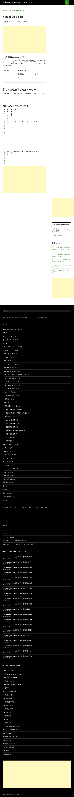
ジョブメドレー (9, 381)
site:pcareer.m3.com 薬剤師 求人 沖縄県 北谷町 (17, 651)
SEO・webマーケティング (11, 329)
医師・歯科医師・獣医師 (13, 409)
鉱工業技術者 (10, 437)
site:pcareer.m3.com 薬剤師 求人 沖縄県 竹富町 (17, 562)
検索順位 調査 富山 (8, 747)
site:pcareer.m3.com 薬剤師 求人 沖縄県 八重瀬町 (17, 572)
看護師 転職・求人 (9, 368)
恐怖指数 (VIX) (8, 475)
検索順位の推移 (7, 733)
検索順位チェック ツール (10, 743)
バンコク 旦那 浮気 (58, 270)
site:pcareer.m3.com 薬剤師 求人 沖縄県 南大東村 (17, 598)
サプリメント (7, 357)
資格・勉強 (6, 493)
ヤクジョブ (8, 392)
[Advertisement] (24, 39)
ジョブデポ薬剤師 (10, 378)
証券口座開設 (8, 479)
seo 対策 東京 (7, 723)
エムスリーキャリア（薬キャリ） (15, 374)
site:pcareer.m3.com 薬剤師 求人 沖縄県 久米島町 (17, 578)
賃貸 (4, 489)
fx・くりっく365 (9, 469)
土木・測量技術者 (11, 423)
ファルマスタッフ (10, 385)
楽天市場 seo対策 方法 (9, 691)
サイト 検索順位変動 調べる (11, 726)
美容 (5, 451)
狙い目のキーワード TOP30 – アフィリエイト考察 (18, 544)
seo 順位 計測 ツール (9, 754)
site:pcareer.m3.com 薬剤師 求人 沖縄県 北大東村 (17, 593)
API (4, 530)
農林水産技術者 (10, 434)
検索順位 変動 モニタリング (11, 737)
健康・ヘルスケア (8, 444)
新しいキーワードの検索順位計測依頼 (14, 540)
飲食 (4, 500)
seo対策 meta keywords (10, 677)
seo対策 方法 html (8, 670)
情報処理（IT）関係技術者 (14, 430)
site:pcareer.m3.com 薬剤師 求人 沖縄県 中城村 (17, 640)
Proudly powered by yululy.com (11, 794)
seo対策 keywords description (12, 684)
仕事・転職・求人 (8, 364)
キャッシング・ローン (10, 347)
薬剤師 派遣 (8, 399)
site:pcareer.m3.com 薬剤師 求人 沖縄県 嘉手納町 (17, 656)
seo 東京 (5, 719)
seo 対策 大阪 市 (8, 705)
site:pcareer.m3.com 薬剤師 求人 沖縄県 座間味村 (17, 614)
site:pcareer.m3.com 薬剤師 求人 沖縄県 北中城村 (17, 645)
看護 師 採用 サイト (4, 128)
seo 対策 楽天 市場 (8, 702)
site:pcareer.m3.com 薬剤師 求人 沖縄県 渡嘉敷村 (17, 619)
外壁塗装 (5, 458)
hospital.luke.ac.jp (18, 10)
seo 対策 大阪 (7, 712)
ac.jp (9, 10)
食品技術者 (9, 441)
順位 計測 (6, 750)
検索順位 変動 (7, 740)
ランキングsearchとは (9, 537)
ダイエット (8, 455)
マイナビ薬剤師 (9, 388)
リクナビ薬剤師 (9, 395)
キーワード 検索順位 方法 (10, 730)
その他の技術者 (10, 420)
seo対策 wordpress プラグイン (12, 674)
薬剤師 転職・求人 (9, 371)
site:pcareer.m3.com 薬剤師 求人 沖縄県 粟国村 (17, 609)
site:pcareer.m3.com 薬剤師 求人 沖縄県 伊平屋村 (17, 588)
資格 (5, 402)
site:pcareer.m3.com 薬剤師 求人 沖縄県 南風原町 (17, 625)
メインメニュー (71, 2)
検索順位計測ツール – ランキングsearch (18, 2)
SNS (4, 333)
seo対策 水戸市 (7, 695)
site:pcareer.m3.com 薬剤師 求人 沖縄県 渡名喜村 (17, 604)
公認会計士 (7, 496)
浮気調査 (5, 482)
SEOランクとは (23, 21)
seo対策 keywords (8, 681)
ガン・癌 (6, 361)
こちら (29, 317)
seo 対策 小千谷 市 (8, 698)
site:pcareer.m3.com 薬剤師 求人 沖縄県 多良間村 (17, 567)
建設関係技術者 (10, 427)
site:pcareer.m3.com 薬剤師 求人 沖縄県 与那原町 (17, 630)
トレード (6, 472)
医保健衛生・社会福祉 (11, 406)
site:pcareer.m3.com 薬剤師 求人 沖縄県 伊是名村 (17, 583)
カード (5, 343)
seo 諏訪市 (6, 688)
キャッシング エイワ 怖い (60, 265)
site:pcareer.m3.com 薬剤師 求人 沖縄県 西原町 (17, 635)
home (5, 10)
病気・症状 (7, 448)
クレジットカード (9, 350)
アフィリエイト (7, 336)
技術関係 (7, 416)
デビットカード (8, 354)
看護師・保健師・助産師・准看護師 (16, 413)
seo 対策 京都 (7, 716)
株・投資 (5, 462)
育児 (4, 486)
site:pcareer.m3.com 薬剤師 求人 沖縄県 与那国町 (17, 557)
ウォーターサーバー (9, 340)
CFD (5, 465)
